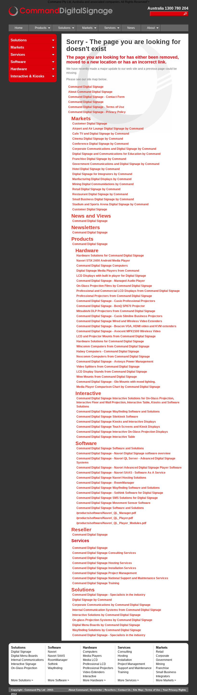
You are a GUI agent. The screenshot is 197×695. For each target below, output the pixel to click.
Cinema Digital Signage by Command (97, 138)
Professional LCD (94, 664)
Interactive (89, 676)
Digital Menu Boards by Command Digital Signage (106, 625)
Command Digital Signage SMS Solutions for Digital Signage (117, 498)
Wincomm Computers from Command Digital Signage (112, 346)
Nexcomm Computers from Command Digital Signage (113, 356)
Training (123, 672)
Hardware (19, 69)
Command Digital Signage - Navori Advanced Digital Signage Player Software (129, 467)
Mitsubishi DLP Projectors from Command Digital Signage (115, 311)
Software (18, 62)
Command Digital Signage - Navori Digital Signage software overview (123, 453)
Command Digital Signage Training (95, 583)
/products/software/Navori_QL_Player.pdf (104, 518)
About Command (78, 690)
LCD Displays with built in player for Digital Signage (111, 275)
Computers (90, 651)
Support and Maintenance (135, 668)
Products (40, 28)
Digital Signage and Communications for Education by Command (116, 154)
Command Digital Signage (86, 86)
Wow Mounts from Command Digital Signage (106, 376)
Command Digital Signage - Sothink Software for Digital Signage (119, 493)
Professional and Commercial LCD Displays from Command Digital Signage (128, 291)
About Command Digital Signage (90, 92)
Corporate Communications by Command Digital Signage (111, 605)
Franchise (162, 668)
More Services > (128, 680)
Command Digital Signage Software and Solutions (110, 448)
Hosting (123, 655)
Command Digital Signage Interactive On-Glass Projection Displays (122, 431)
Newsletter (96, 690)
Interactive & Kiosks (27, 76)
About (151, 28)
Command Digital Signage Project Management (104, 573)
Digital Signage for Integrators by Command (102, 174)
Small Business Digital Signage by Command (103, 199)
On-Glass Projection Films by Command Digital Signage (114, 286)
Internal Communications (27, 660)
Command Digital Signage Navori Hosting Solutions (111, 477)
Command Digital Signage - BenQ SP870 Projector (110, 306)
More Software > (58, 680)
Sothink (53, 664)
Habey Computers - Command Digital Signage (107, 351)
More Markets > (166, 680)
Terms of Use (152, 690)
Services (110, 28)
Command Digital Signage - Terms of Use (96, 107)
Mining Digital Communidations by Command (103, 184)
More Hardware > (94, 680)
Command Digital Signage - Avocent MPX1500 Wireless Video (118, 331)
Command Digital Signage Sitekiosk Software (107, 416)
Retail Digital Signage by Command (96, 189)
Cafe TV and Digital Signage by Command (100, 133)
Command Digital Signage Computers (102, 265)
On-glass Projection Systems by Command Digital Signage (112, 620)
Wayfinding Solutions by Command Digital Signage (106, 630)
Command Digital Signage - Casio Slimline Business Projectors (119, 316)
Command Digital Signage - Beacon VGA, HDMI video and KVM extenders (126, 326)
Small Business (166, 672)
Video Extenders (94, 672)
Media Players (92, 655)
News (131, 28)
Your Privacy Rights (174, 690)
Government (164, 660)
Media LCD (90, 660)
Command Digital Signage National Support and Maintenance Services (120, 578)
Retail (160, 651)
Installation (125, 660)
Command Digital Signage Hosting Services (102, 563)
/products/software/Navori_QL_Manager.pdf (106, 513)
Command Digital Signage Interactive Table (105, 436)
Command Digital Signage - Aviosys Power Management (114, 361)
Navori (52, 651)
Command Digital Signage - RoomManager (105, 482)
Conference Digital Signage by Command (100, 143)
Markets (87, 28)
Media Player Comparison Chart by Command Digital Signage (118, 386)
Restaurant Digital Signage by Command (100, 194)
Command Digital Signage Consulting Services (104, 553)
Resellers (110, 690)
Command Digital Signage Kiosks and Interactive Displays (116, 421)
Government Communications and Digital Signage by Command (115, 164)
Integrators (163, 676)
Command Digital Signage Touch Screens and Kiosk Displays (118, 426)
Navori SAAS (56, 655)
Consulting (125, 651)
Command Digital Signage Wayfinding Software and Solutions (118, 411)
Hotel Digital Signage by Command (96, 169)
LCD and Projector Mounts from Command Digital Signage (116, 336)
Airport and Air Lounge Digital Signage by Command (107, 128)
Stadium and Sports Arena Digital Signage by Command (110, 204)
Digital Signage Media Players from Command (107, 270)
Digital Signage (21, 651)
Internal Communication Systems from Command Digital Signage (116, 610)
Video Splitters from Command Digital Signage (108, 366)
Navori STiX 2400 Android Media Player (103, 260)
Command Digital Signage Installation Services (104, 568)
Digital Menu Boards (24, 655)
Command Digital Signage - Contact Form (96, 97)
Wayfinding (55, 668)
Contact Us (124, 690)
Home (19, 28)
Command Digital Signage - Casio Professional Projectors (115, 301)
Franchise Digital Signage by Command (99, 159)
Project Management (131, 664)
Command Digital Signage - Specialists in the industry (108, 594)
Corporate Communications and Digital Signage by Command (114, 148)
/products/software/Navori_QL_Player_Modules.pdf (111, 523)
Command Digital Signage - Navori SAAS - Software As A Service (121, 472)
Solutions (64, 28)
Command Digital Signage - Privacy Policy (97, 112)
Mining (160, 664)
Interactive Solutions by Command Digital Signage (106, 615)
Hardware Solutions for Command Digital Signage (110, 255)
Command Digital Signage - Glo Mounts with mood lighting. (115, 381)
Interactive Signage (23, 664)
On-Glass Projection (24, 668)
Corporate (162, 655)
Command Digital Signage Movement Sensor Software (113, 503)
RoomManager (58, 660)
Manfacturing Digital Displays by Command (101, 179)
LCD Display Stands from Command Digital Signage (111, 371)
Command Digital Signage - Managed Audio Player (110, 280)
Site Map (138, 690)
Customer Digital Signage (89, 123)
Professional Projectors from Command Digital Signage (114, 296)
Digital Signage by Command (92, 599)
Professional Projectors (98, 668)
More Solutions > (22, 680)
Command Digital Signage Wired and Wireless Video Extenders (119, 321)
